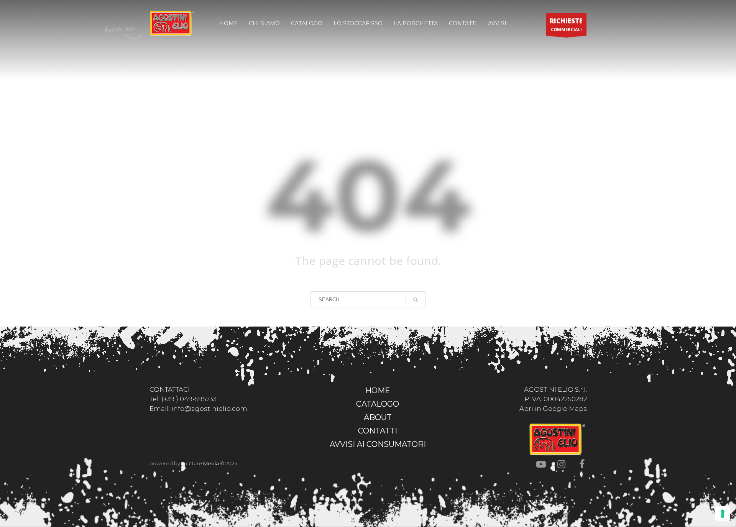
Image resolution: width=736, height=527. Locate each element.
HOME (377, 390)
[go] (416, 300)
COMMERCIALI (566, 24)
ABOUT (378, 417)
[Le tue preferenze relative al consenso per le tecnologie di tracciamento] (722, 513)
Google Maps (565, 408)
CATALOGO (377, 404)
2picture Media (200, 463)
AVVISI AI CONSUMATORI (378, 444)
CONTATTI (377, 430)
